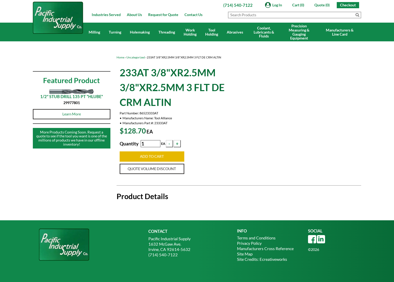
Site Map (245, 253)
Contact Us (193, 14)
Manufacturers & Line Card (340, 32)
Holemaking (140, 32)
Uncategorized (135, 57)
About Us (134, 14)
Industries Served (106, 14)
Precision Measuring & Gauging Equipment (299, 32)
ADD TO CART (152, 156)
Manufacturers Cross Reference (265, 248)
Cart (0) (298, 5)
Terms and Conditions (256, 237)
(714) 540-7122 (238, 5)
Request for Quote (163, 14)
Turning (115, 32)
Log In (277, 5)
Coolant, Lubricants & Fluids (264, 32)
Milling (94, 32)
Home (120, 57)
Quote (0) (322, 5)
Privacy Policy (249, 243)
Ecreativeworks (273, 259)
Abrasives (235, 32)
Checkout (348, 5)
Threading (166, 32)
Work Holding (190, 32)
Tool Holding (211, 32)
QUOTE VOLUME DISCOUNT (152, 168)
